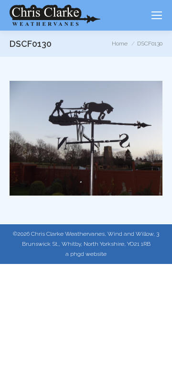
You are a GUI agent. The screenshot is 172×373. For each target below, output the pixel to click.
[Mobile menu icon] (156, 15)
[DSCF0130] (86, 138)
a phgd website (86, 254)
